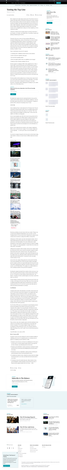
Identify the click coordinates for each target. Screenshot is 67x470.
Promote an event (51, 122)
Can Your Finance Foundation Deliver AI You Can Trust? (54, 59)
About (19, 446)
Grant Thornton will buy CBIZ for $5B (54, 417)
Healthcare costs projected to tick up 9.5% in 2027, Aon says (55, 33)
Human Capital (24, 5)
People (28, 5)
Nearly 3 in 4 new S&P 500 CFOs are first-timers (55, 44)
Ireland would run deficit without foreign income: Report (54, 434)
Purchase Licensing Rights (22, 453)
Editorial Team (20, 448)
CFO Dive (18, 0)
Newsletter (19, 451)
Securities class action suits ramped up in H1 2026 (55, 48)
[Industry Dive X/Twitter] (11, 448)
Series (51, 5)
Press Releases (20, 454)
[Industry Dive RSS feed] (13, 448)
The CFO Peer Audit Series (27, 427)
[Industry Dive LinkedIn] (8, 448)
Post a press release (51, 106)
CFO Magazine (20, 456)
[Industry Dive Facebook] (9, 448)
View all (47, 74)
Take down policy (34, 466)
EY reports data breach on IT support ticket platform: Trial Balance (54, 422)
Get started (24, 403)
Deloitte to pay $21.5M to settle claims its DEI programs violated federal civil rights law (55, 38)
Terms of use (28, 466)
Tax (44, 5)
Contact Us (20, 450)
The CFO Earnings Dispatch (27, 417)
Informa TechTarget (37, 462)
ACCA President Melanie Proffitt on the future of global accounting (54, 428)
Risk (38, 5)
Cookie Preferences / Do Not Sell (42, 466)
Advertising (32, 446)
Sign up (59, 2)
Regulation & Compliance (33, 5)
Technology (47, 5)
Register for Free (6, 465)
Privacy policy (23, 466)
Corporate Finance (18, 5)
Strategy (41, 5)
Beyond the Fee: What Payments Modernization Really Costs (53, 70)
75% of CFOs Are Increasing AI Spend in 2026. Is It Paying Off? (54, 64)
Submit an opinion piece (34, 450)
